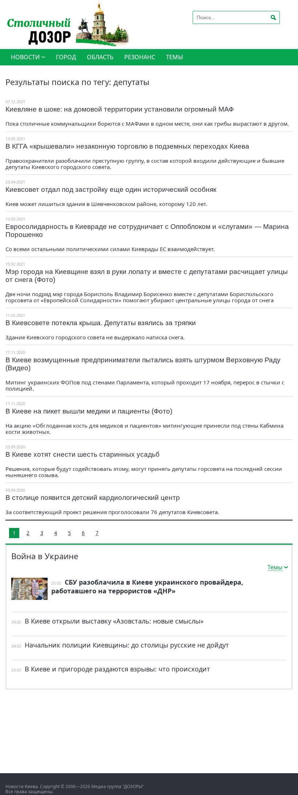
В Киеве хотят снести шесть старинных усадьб (82, 454)
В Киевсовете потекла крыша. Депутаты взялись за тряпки (100, 323)
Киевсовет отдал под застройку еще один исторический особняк (110, 189)
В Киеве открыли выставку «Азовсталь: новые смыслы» (114, 621)
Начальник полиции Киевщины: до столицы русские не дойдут (127, 645)
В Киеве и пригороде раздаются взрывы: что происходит (117, 669)
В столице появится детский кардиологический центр (92, 497)
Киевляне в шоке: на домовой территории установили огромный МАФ (119, 109)
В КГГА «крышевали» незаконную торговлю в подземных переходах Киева (127, 146)
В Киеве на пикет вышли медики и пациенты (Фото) (88, 411)
